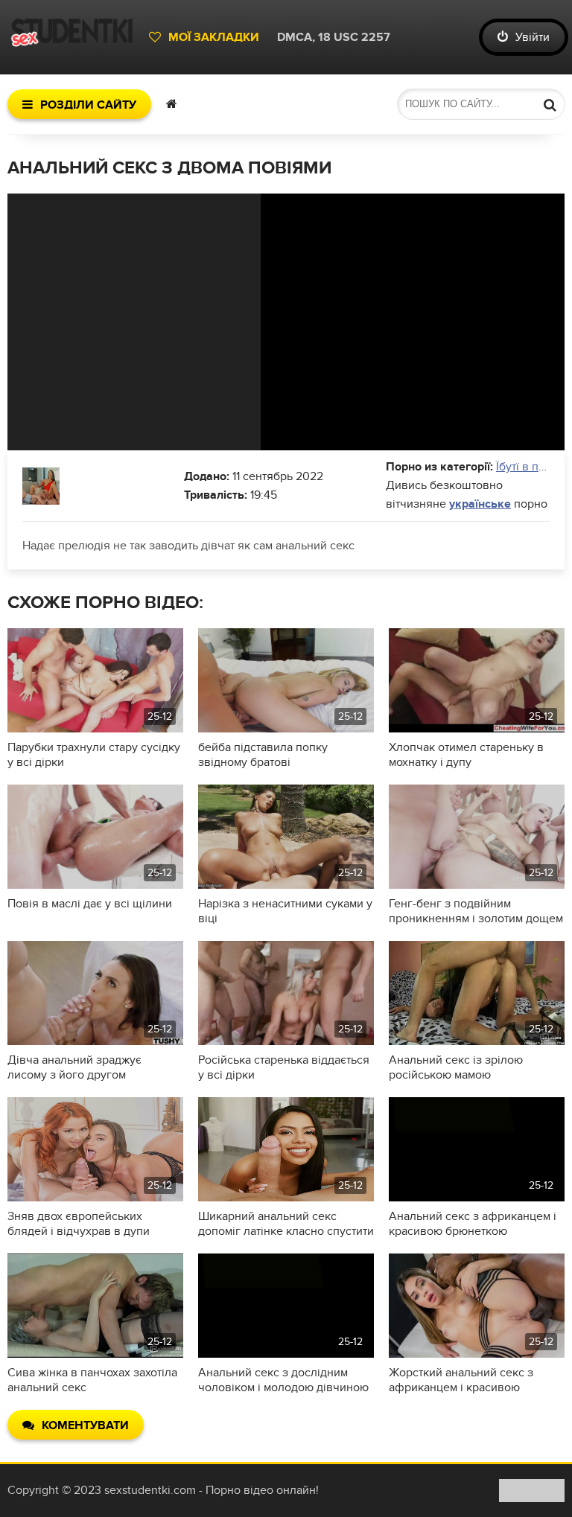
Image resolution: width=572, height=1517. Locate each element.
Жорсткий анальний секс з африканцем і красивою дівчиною (461, 1380)
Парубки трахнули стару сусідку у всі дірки (93, 755)
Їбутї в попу (527, 466)
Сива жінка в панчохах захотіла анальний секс (92, 1380)
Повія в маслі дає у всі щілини (89, 903)
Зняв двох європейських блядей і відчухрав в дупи (78, 1224)
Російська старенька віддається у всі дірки (283, 1067)
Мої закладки (213, 37)
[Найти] (550, 104)
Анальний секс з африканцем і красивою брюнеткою (472, 1224)
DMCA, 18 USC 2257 (333, 37)
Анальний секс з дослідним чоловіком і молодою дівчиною (283, 1380)
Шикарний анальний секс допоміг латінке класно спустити (286, 1224)
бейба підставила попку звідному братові (263, 755)
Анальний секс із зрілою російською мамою (456, 1067)
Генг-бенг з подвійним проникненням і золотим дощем (476, 911)
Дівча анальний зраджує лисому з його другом (74, 1067)
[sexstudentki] (70, 37)
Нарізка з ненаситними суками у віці (285, 911)
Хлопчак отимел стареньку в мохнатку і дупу (466, 755)
